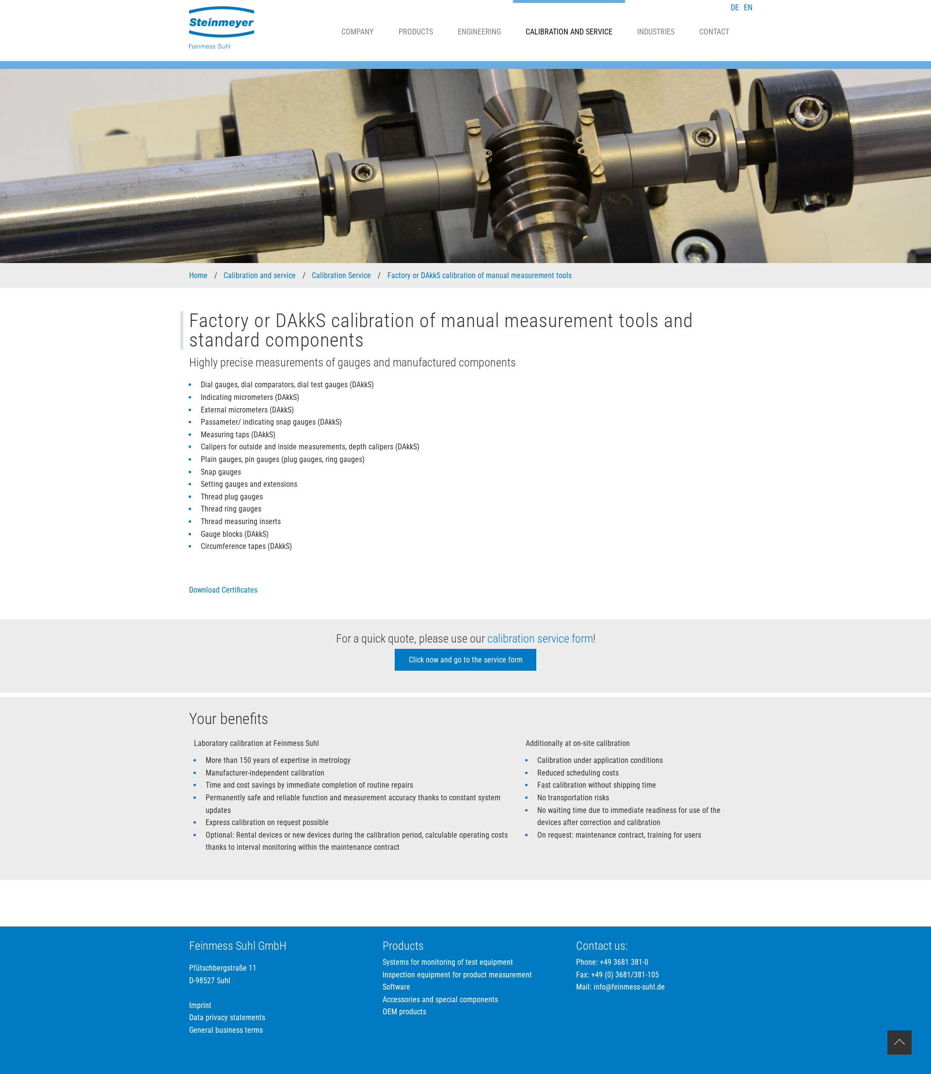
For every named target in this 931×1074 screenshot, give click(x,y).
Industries (655, 31)
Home (199, 275)
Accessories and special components (440, 999)
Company (357, 31)
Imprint (200, 1005)
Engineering (479, 31)
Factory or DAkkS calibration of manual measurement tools (480, 275)
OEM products (404, 1011)
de (735, 7)
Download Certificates (223, 590)
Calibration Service (342, 275)
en (748, 7)
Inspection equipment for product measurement (457, 974)
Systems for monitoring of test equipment (448, 962)
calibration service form (540, 638)
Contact (714, 31)
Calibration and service (569, 31)
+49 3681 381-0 (624, 962)
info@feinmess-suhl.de (629, 986)
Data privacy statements (227, 1017)
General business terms (226, 1030)
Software (396, 986)
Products (416, 31)
